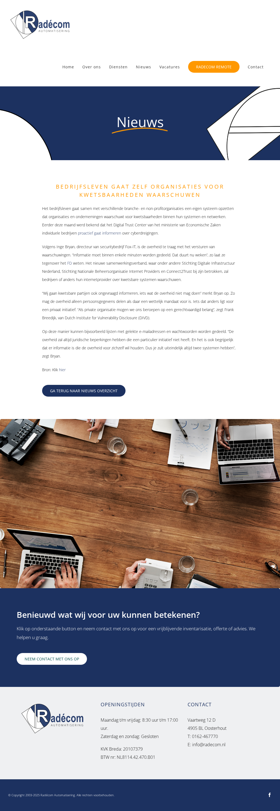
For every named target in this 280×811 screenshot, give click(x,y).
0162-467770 (204, 736)
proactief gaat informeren (99, 233)
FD (69, 263)
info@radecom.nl (209, 745)
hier (62, 369)
